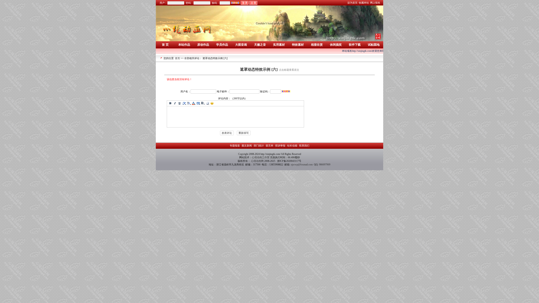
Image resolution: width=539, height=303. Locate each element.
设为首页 (352, 2)
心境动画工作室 (261, 157)
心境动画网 (257, 160)
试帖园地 (374, 44)
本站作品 (184, 44)
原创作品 (203, 44)
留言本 (269, 145)
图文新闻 (246, 145)
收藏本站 (364, 2)
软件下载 (355, 44)
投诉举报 (280, 145)
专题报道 (235, 145)
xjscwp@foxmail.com (302, 164)
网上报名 (375, 2)
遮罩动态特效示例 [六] (259, 69)
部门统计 (258, 145)
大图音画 (241, 44)
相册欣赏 (317, 44)
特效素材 (298, 44)
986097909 (324, 164)
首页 (177, 58)
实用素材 (279, 44)
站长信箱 (292, 145)
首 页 (165, 44)
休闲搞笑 (336, 44)
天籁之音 (260, 44)
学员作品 (222, 44)
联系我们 (304, 145)
